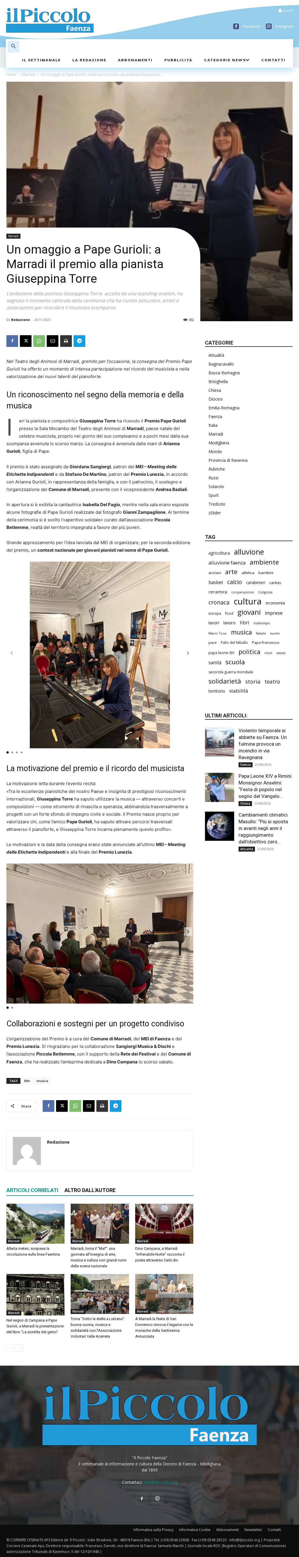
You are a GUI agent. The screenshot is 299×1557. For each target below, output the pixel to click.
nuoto (275, 633)
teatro (272, 682)
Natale (261, 633)
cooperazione (242, 592)
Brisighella (218, 381)
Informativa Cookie (195, 1529)
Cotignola (265, 592)
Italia (213, 425)
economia (275, 603)
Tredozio (216, 504)
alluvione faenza (227, 563)
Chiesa (214, 390)
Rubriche (216, 469)
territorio (216, 691)
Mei (27, 1081)
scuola (235, 662)
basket (215, 582)
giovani (249, 612)
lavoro (229, 622)
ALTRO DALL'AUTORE (90, 1190)
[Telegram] (79, 341)
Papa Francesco (265, 642)
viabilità (238, 691)
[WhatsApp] (39, 341)
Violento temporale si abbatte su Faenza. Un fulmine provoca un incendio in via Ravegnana (263, 744)
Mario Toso (217, 633)
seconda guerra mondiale (230, 672)
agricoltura (219, 553)
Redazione (20, 319)
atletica (247, 572)
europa (214, 613)
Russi (213, 477)
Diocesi (215, 399)
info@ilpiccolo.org (160, 1482)
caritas (275, 582)
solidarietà (224, 681)
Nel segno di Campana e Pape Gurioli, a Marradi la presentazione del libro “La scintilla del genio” (35, 1326)
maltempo (261, 623)
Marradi (28, 74)
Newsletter (253, 1529)
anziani (214, 572)
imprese (274, 613)
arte (231, 572)
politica (249, 652)
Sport (213, 495)
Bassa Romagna (224, 372)
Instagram (284, 26)
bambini (265, 572)
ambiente (264, 562)
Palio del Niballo (234, 642)
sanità (214, 663)
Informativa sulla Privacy (153, 1529)
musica (42, 1081)
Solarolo (216, 486)
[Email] (52, 341)
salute (281, 653)
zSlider (214, 512)
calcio (234, 582)
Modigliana (218, 442)
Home (11, 74)
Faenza (215, 416)
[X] (26, 341)
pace (212, 642)
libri (244, 622)
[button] (13, 47)
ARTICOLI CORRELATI (32, 1190)
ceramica (217, 592)
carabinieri (255, 582)
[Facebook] (236, 26)
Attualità (216, 355)
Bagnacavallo (221, 364)
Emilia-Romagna (223, 407)
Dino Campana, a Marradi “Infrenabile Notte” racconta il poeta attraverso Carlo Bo (160, 1254)
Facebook (251, 26)
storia (252, 681)
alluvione (249, 552)
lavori (213, 622)
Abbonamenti (227, 1529)
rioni (268, 653)
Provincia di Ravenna (228, 460)
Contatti (274, 1529)
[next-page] (19, 1348)
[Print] (66, 341)
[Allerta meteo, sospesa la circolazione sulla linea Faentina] (35, 1224)
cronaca (219, 602)
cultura (248, 601)
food (229, 613)
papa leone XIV (221, 652)
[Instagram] (269, 26)
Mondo (215, 451)
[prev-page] (10, 1348)
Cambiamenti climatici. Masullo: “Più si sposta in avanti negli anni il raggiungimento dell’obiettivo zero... (264, 828)
